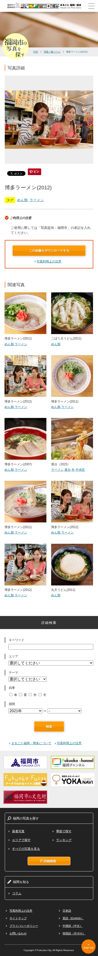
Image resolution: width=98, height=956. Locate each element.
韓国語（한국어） (74, 933)
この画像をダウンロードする (49, 250)
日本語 (67, 910)
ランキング (64, 840)
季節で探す (64, 831)
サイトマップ (18, 918)
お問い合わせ (18, 933)
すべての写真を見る (26, 849)
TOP (35, 51)
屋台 (67, 469)
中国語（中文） (73, 926)
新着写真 (18, 831)
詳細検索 (50, 861)
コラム (16, 893)
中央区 (80, 469)
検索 (49, 726)
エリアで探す (21, 840)
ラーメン (37, 200)
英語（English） (73, 918)
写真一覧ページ (52, 51)
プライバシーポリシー (24, 926)
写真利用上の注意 (49, 261)
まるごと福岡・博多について (31, 743)
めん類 (22, 200)
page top (88, 947)
